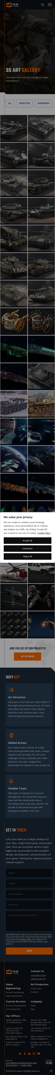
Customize (27, 548)
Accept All (27, 540)
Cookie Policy (44, 533)
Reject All (27, 556)
